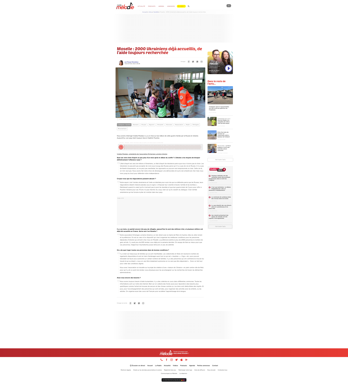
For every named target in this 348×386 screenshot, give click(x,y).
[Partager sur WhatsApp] (198, 62)
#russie (143, 124)
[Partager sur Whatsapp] (139, 303)
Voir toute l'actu (220, 159)
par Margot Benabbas (131, 62)
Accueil (144, 12)
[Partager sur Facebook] (189, 62)
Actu (150, 12)
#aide (188, 124)
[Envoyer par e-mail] (202, 62)
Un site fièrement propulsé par (172, 379)
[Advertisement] (174, 28)
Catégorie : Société (124, 124)
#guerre (151, 124)
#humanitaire (122, 128)
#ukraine (136, 124)
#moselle (160, 124)
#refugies (196, 124)
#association (179, 124)
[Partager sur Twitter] (193, 62)
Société (155, 12)
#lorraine (169, 124)
